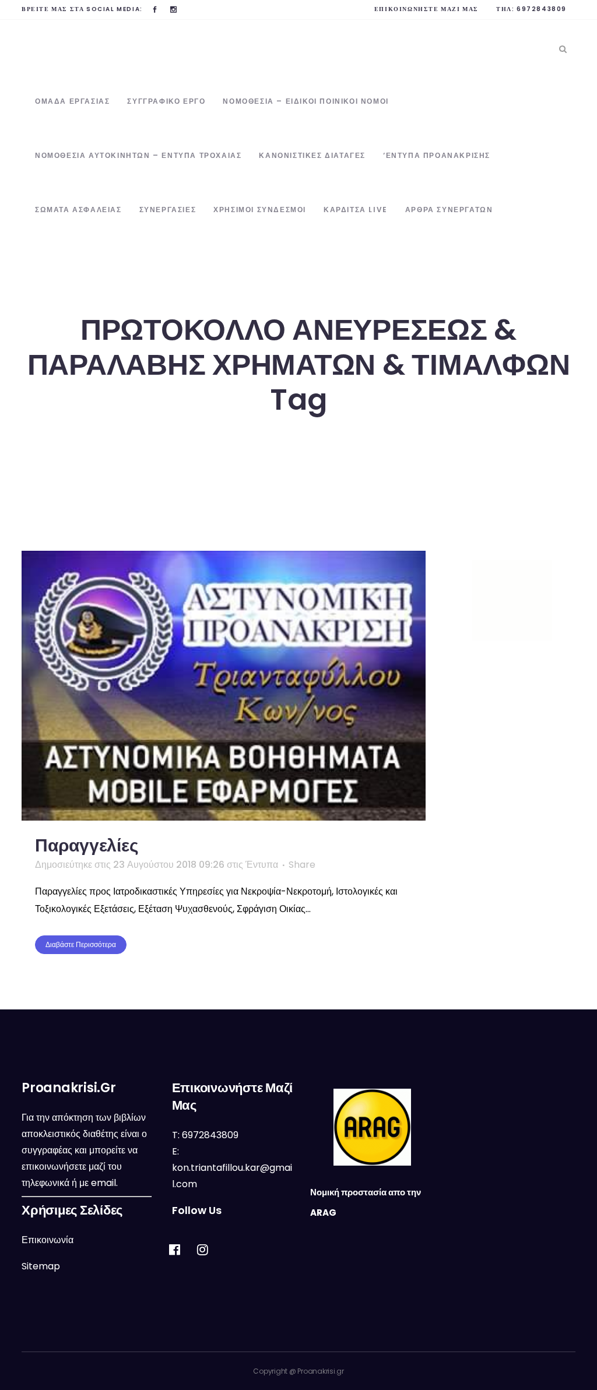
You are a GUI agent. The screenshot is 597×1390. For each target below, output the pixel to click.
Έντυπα (261, 864)
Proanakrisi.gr (320, 1371)
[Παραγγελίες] (224, 686)
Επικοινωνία (47, 1240)
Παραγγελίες (86, 845)
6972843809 (542, 9)
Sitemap (41, 1266)
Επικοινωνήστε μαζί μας (426, 9)
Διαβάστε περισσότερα (80, 944)
